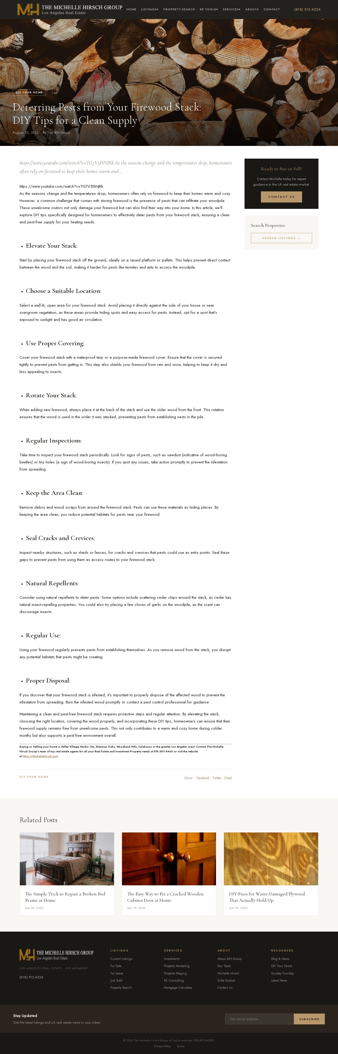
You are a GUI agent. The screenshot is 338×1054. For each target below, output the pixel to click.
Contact (272, 9)
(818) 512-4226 (307, 9)
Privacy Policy (162, 1046)
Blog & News (280, 958)
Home (132, 9)
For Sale (115, 966)
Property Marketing (177, 966)
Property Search (179, 9)
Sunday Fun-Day (282, 973)
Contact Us (281, 197)
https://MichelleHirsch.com (40, 756)
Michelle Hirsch (228, 973)
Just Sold (116, 980)
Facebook (202, 778)
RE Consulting (174, 980)
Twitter (216, 778)
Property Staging (175, 973)
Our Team (224, 966)
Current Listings (121, 958)
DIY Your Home (29, 92)
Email (228, 778)
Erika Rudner (226, 980)
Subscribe (309, 1019)
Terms (180, 1046)
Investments (172, 958)
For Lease (116, 973)
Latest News (279, 980)
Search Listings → (281, 238)
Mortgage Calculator (178, 987)
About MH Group (230, 958)
